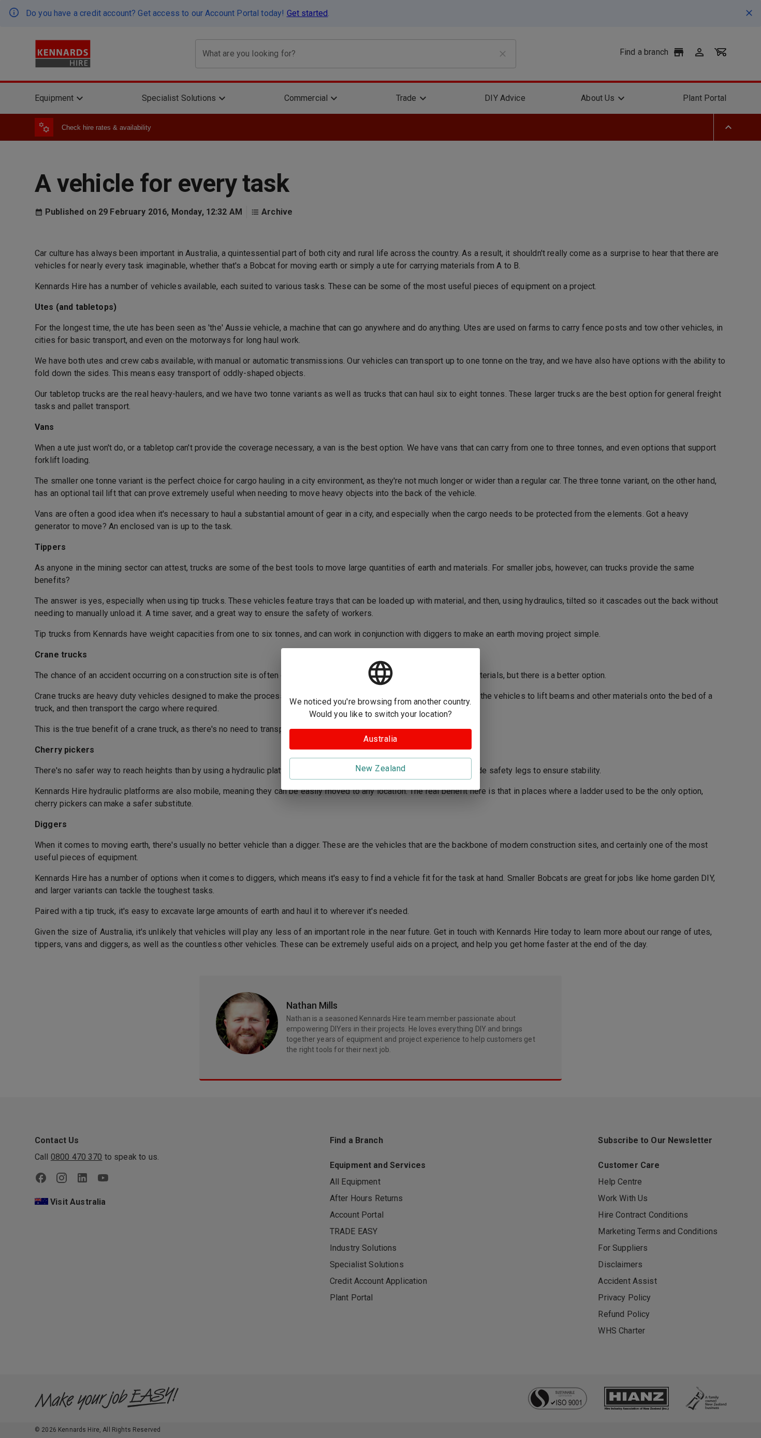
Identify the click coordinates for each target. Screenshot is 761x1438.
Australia (380, 739)
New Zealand (380, 768)
